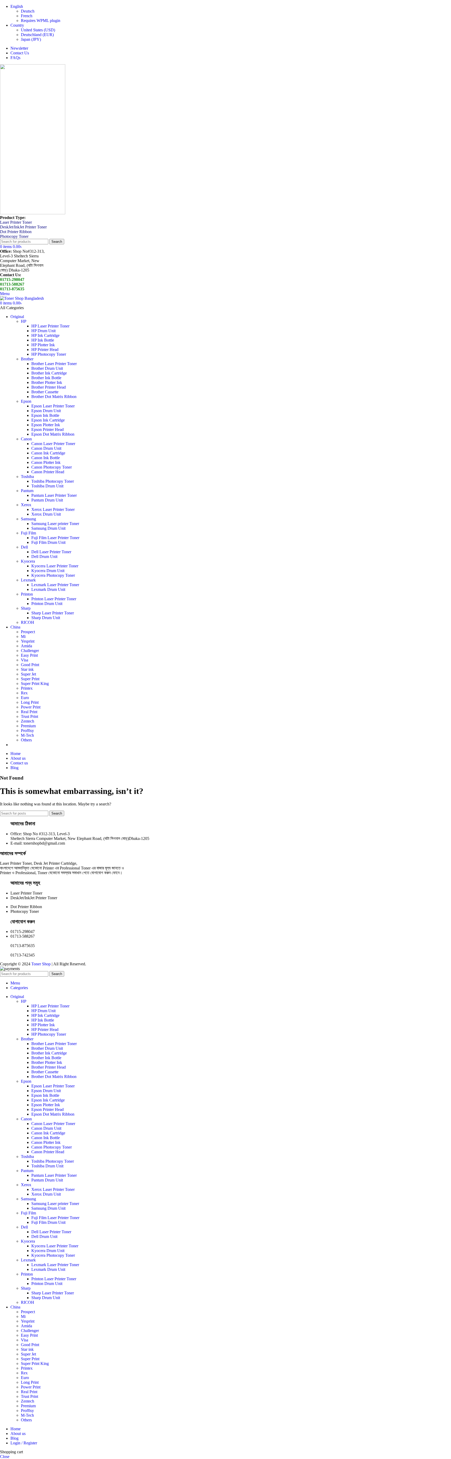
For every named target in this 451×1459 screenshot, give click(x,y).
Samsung (28, 519)
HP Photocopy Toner (48, 354)
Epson (26, 401)
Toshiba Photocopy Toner (52, 481)
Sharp (26, 608)
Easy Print (29, 655)
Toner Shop (41, 964)
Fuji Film (28, 533)
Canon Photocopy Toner (51, 467)
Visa (24, 660)
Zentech (27, 721)
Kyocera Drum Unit (47, 570)
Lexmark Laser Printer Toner (55, 585)
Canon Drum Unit (46, 448)
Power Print (30, 707)
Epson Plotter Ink (45, 425)
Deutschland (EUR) (37, 34)
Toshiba (27, 476)
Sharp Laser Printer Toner (52, 613)
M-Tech (27, 735)
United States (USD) (38, 30)
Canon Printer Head (47, 472)
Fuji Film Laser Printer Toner (55, 537)
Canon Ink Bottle (45, 457)
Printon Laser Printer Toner (53, 599)
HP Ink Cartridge (45, 335)
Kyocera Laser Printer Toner (54, 566)
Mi (23, 636)
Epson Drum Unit (46, 410)
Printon (27, 594)
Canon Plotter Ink (46, 462)
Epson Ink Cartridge (48, 420)
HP (23, 321)
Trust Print (29, 716)
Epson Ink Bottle (45, 415)
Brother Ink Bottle (46, 378)
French (26, 16)
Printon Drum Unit (46, 603)
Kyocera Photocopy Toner (53, 575)
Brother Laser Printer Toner (54, 363)
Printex (27, 688)
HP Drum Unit (43, 330)
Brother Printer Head (48, 387)
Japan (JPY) (31, 39)
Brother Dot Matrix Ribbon (53, 396)
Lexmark (28, 580)
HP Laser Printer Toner (50, 326)
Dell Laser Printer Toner (51, 552)
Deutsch (27, 11)
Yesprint (27, 641)
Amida (26, 646)
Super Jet (28, 674)
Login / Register (23, 1443)
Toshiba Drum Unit (47, 486)
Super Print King (35, 683)
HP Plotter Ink (43, 345)
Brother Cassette (44, 392)
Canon (26, 439)
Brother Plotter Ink (46, 382)
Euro (25, 697)
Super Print (30, 679)
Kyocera (28, 561)
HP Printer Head (44, 349)
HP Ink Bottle (42, 340)
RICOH (27, 622)
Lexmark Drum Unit (48, 589)
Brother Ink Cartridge (49, 373)
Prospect (28, 632)
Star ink (27, 669)
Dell (24, 547)
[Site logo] (32, 213)
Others (26, 740)
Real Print (29, 712)
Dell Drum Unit (44, 556)
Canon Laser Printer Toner (53, 443)
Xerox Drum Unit (46, 514)
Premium (28, 726)
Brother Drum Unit (47, 368)
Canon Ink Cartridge (48, 453)
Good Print (30, 664)
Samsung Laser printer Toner (55, 523)
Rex (24, 693)
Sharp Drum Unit (45, 617)
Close (4, 1456)
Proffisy (27, 730)
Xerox (26, 505)
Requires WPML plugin (40, 20)
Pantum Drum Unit (47, 500)
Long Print (30, 702)
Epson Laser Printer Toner (53, 406)
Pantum (27, 490)
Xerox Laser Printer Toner (53, 509)
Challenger (30, 650)
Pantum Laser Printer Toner (54, 495)
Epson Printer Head (47, 429)
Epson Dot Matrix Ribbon (52, 434)
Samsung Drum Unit (48, 528)
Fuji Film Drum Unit (48, 542)
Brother (27, 359)
